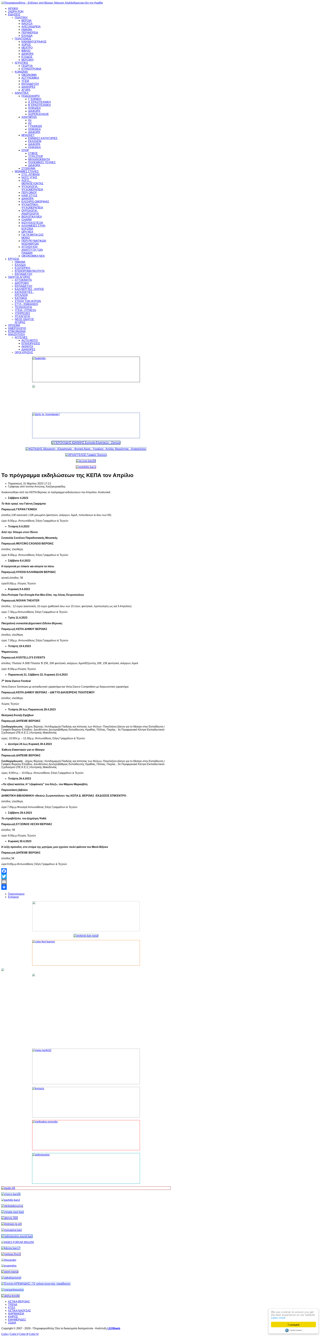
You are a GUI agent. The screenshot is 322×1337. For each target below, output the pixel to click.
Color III (23, 1334)
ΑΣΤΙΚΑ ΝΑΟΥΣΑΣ (19, 1310)
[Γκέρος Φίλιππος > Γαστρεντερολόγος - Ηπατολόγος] (9, 1217)
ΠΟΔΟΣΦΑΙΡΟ (30, 96)
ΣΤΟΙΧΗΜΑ (28, 168)
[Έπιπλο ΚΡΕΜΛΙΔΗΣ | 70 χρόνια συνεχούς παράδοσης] (35, 1283)
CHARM (26, 219)
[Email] (86, 881)
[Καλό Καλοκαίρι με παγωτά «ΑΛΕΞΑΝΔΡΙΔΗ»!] (86, 1010)
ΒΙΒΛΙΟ (25, 50)
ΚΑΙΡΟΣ (13, 1316)
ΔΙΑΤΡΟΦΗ (22, 283)
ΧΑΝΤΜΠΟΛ (29, 117)
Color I (5, 1334)
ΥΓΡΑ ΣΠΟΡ (35, 156)
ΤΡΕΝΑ (12, 1304)
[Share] (86, 887)
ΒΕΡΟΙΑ (26, 20)
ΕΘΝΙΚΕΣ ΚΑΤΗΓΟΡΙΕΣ (43, 138)
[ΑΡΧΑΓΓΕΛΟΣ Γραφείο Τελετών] (86, 454)
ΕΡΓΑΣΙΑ (13, 258)
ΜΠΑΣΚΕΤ (28, 135)
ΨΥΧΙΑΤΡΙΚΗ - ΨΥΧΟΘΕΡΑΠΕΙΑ (32, 206)
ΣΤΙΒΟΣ (33, 153)
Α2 (30, 123)
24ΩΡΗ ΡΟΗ (15, 11)
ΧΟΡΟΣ (26, 44)
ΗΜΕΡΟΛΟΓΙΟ (17, 328)
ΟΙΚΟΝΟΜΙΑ (29, 74)
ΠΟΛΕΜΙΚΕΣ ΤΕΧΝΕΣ (42, 162)
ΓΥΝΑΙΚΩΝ (35, 126)
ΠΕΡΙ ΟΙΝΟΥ (29, 192)
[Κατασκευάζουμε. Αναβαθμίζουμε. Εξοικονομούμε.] (86, 467)
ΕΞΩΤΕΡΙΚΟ (22, 268)
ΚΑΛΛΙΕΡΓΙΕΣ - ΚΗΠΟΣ (29, 289)
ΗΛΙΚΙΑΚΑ (34, 108)
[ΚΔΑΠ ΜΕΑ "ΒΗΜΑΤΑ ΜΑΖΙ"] (12, 1211)
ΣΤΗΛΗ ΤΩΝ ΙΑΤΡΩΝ (28, 301)
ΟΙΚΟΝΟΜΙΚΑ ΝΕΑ (33, 255)
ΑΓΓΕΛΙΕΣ (21, 337)
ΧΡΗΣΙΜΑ (14, 325)
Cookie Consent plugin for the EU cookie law (293, 1330)
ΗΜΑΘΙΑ (26, 29)
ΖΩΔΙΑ (12, 1322)
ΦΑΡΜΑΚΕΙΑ (16, 1313)
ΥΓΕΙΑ (25, 80)
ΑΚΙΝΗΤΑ (27, 346)
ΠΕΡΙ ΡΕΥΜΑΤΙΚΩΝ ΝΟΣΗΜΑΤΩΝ (33, 242)
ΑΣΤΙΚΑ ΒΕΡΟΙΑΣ (19, 1301)
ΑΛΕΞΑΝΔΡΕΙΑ (31, 26)
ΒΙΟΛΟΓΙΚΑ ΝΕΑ (31, 216)
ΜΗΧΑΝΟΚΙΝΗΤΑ (39, 159)
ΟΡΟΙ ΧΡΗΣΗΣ (24, 352)
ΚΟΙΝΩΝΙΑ (21, 71)
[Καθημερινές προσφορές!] (86, 425)
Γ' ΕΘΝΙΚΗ (34, 99)
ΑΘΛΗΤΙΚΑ (22, 93)
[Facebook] (86, 871)
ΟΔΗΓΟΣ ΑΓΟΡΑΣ (19, 277)
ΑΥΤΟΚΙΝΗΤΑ (23, 280)
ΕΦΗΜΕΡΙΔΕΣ (17, 1319)
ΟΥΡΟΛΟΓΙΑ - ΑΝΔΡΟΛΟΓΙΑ (30, 212)
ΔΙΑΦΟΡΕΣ (28, 86)
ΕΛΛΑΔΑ (27, 35)
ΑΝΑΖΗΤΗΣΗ (16, 334)
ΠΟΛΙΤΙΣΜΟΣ (23, 38)
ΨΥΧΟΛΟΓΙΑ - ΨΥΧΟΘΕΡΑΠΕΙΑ (32, 188)
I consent (293, 1324)
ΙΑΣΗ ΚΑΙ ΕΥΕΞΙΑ (32, 222)
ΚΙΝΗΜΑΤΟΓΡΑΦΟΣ (33, 41)
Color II (14, 1334)
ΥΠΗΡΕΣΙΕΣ (22, 313)
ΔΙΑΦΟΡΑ (27, 53)
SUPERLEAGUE (38, 114)
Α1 (30, 120)
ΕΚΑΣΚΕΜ (34, 141)
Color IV (34, 1334)
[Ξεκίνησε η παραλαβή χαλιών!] (10, 1248)
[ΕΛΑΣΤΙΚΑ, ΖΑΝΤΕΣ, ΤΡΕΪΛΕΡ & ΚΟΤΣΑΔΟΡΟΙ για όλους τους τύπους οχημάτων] (85, 442)
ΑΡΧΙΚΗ (13, 8)
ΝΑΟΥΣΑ (27, 23)
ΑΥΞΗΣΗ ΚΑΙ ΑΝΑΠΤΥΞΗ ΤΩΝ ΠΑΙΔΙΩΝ (32, 249)
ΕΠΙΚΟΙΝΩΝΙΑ (17, 331)
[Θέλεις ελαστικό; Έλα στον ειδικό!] (86, 369)
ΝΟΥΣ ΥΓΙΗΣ (29, 177)
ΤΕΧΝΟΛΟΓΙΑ (23, 307)
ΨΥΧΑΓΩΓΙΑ (22, 316)
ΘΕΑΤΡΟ (27, 47)
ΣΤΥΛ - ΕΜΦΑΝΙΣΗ (26, 304)
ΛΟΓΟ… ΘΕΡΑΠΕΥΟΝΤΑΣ (32, 182)
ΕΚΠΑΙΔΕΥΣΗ (30, 83)
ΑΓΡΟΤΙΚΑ (21, 62)
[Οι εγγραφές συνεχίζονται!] (86, 1135)
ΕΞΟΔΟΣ (27, 56)
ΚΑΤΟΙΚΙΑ (21, 298)
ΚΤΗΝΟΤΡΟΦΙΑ (31, 68)
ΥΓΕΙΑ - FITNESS (25, 310)
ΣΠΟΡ (25, 150)
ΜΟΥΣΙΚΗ (27, 59)
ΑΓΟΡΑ (25, 90)
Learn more (278, 1317)
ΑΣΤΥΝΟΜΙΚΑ (30, 77)
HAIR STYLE (29, 195)
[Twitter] (86, 876)
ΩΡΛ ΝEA (27, 231)
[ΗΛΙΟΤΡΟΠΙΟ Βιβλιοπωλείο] (11, 1224)
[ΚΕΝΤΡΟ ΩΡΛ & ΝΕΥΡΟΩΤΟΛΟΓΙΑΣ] (10, 1200)
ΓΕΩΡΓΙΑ (27, 65)
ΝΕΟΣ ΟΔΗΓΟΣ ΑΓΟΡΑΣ (24, 321)
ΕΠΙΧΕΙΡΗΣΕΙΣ (30, 343)
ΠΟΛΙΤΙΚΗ (21, 17)
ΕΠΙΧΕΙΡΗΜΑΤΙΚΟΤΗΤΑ (30, 271)
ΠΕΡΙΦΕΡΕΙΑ (29, 32)
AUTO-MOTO (29, 340)
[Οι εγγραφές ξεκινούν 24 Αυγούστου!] (10, 1194)
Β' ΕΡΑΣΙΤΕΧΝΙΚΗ (39, 105)
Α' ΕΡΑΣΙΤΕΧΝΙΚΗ (39, 102)
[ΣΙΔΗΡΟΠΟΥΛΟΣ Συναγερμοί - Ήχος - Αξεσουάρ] (17, 1236)
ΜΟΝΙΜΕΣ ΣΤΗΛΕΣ (27, 171)
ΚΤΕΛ (11, 1307)
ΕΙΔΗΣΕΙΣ (14, 14)
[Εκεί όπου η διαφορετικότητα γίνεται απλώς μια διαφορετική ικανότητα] (11, 1277)
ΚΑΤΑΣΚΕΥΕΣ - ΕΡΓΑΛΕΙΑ (24, 294)
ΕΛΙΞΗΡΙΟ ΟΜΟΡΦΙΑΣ (35, 201)
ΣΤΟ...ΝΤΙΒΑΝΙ (30, 174)
